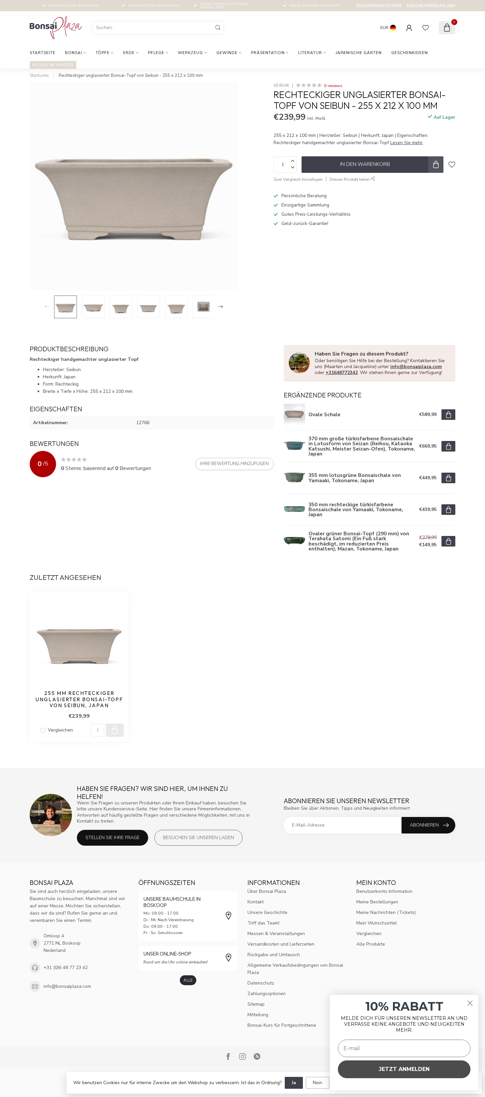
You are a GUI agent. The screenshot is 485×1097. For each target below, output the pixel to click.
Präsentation (268, 52)
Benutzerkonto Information (384, 891)
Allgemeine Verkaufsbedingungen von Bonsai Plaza (295, 969)
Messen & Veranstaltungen (276, 933)
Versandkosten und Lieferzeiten (280, 944)
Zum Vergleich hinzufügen (298, 179)
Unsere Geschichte (267, 912)
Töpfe (103, 52)
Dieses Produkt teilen (350, 179)
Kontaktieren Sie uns (431, 5)
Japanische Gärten (359, 52)
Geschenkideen (409, 52)
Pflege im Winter (53, 65)
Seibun (281, 85)
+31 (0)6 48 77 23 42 (66, 967)
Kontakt (255, 902)
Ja (294, 1083)
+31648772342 (342, 372)
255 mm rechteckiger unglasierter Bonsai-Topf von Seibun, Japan (79, 699)
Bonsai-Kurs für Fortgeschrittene (281, 1025)
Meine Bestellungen (377, 902)
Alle (188, 980)
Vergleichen (60, 730)
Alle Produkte (370, 944)
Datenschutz (260, 983)
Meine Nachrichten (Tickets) (386, 912)
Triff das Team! (263, 923)
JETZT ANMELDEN (404, 1069)
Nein (317, 1083)
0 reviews (333, 85)
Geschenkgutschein (379, 5)
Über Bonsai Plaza (266, 891)
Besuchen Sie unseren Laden (198, 837)
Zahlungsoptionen (266, 993)
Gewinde (227, 52)
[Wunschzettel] (425, 27)
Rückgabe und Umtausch (273, 955)
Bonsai (73, 52)
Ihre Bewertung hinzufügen (234, 464)
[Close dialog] (470, 1003)
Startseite (42, 52)
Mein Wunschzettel (376, 923)
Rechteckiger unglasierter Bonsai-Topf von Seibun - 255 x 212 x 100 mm (131, 75)
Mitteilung (257, 1015)
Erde (129, 52)
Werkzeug (190, 52)
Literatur (310, 52)
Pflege (156, 52)
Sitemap (256, 1004)
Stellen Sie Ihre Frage (112, 837)
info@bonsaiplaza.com (416, 366)
